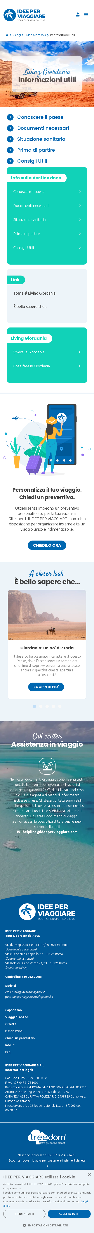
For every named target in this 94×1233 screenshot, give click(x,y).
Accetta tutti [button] (69, 1214)
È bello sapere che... (30, 306)
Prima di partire (36, 150)
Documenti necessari (43, 128)
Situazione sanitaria (41, 139)
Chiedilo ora (47, 545)
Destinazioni (14, 1031)
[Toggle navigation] (86, 15)
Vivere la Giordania (28, 352)
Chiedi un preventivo (20, 1038)
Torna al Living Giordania (34, 293)
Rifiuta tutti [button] (24, 1214)
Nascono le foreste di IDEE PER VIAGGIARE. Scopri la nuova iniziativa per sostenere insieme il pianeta (47, 1157)
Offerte (10, 1024)
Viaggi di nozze (16, 1017)
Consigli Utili (32, 161)
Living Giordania (35, 35)
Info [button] (8, 1045)
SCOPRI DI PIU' (46, 686)
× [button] (89, 1174)
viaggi (16, 35)
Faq (7, 1052)
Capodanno (13, 1010)
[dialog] (47, 1201)
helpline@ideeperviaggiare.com (50, 832)
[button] (34, 704)
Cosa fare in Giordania (31, 366)
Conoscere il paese (40, 117)
